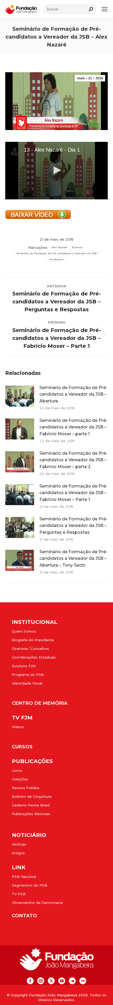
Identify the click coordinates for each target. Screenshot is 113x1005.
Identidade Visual (27, 683)
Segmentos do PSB (29, 885)
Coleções (20, 779)
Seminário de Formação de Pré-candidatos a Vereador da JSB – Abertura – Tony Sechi (73, 558)
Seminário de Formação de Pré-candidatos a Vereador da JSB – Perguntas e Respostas (73, 525)
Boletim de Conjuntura (32, 796)
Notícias (19, 844)
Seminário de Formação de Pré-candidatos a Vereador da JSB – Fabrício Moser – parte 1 (73, 427)
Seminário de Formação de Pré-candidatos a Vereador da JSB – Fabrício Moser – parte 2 (73, 460)
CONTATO (24, 915)
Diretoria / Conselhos (30, 648)
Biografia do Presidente (33, 640)
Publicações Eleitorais (31, 814)
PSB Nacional (24, 876)
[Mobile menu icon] (104, 9)
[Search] (91, 9)
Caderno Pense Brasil (31, 805)
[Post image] (19, 396)
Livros (17, 770)
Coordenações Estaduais (34, 657)
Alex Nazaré (59, 247)
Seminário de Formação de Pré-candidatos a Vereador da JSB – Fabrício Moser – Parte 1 (73, 493)
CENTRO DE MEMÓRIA (40, 703)
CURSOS (22, 746)
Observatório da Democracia (37, 902)
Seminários (56, 259)
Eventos (77, 247)
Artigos (18, 853)
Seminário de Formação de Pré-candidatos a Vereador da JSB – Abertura (73, 394)
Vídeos (18, 727)
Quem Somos (24, 631)
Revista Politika (25, 788)
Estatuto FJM (23, 666)
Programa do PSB (28, 674)
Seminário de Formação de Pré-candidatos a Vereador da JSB (56, 253)
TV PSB (19, 894)
